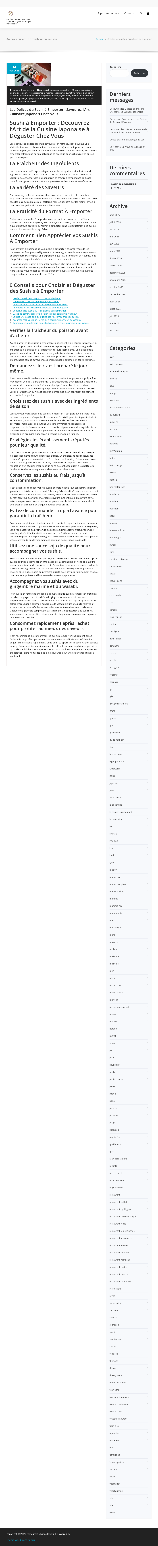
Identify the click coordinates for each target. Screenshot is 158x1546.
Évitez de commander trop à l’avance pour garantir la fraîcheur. (45, 313)
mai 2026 (114, 236)
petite (112, 1072)
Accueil (99, 38)
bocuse (113, 479)
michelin (114, 999)
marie (112, 934)
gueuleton (115, 732)
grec (112, 725)
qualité (22, 98)
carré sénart (116, 566)
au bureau (115, 414)
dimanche (115, 645)
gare (112, 689)
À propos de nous (109, 13)
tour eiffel (115, 1389)
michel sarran (116, 992)
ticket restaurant (118, 1382)
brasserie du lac (118, 530)
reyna (112, 1295)
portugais (114, 1129)
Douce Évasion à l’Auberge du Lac (127, 139)
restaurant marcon (119, 1252)
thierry (113, 1368)
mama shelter (117, 891)
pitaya (113, 1093)
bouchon (114, 501)
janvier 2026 (116, 265)
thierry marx (116, 1375)
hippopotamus (117, 761)
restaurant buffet (118, 1202)
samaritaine (116, 1303)
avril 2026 (114, 243)
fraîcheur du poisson (30, 95)
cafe (112, 551)
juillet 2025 (115, 308)
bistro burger (116, 465)
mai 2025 (114, 323)
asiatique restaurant (120, 407)
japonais (43, 90)
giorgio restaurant (119, 703)
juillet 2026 (115, 222)
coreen (113, 609)
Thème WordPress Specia (20, 1539)
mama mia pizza (118, 884)
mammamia (116, 913)
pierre (112, 1086)
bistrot (113, 472)
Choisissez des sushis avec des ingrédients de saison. (40, 304)
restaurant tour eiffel (120, 1281)
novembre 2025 (118, 279)
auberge (114, 421)
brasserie (114, 523)
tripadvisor (115, 1433)
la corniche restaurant (121, 811)
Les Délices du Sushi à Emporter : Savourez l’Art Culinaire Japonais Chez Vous (50, 111)
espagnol (114, 667)
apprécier (79, 90)
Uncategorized (117, 1462)
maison (113, 869)
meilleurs (114, 963)
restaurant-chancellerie (22, 90)
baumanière (116, 436)
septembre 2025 (118, 294)
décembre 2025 (118, 272)
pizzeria (113, 1108)
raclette (113, 1165)
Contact (129, 13)
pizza (112, 1100)
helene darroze (117, 754)
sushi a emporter (78, 98)
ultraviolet (115, 1454)
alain (112, 356)
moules (113, 1021)
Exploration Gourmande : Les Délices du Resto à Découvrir (129, 121)
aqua (112, 385)
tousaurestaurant (118, 1418)
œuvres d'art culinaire (82, 95)
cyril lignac (115, 631)
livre (112, 848)
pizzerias (114, 1115)
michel (113, 978)
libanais (113, 833)
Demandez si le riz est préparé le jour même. (36, 301)
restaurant (115, 1194)
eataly (113, 653)
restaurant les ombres (121, 1238)
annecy (113, 378)
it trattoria (115, 768)
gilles (112, 696)
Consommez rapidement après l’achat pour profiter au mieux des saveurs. (51, 322)
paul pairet (115, 1064)
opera (113, 1043)
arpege (113, 393)
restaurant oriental (119, 1274)
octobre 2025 (116, 287)
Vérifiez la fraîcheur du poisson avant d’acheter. (37, 298)
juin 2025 (114, 316)
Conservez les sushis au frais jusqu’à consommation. (40, 310)
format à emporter (85, 92)
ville (111, 1505)
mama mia (115, 877)
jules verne (115, 797)
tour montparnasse (119, 1397)
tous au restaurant (119, 1404)
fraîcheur (14, 95)
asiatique (114, 400)
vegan (113, 1476)
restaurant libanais (119, 1245)
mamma (114, 898)
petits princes (116, 1079)
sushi (59, 90)
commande (115, 595)
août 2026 (115, 214)
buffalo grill (115, 537)
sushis (66, 90)
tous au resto (116, 1411)
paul (112, 1057)
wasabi (33, 101)
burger (113, 544)
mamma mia (116, 905)
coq (111, 602)
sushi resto (115, 1339)
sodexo (113, 1317)
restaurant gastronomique (123, 1216)
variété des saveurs (19, 101)
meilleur (114, 949)
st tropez (114, 1324)
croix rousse (116, 616)
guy (111, 746)
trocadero (115, 1440)
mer (112, 970)
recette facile (116, 1173)
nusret (113, 1035)
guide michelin (117, 739)
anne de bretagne (119, 371)
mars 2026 (115, 251)
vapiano (114, 1469)
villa (111, 1498)
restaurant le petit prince (122, 1230)
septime (114, 1310)
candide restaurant (119, 559)
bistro (112, 458)
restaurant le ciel (118, 1223)
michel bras (115, 985)
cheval (113, 573)
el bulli (113, 660)
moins (113, 1014)
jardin (112, 790)
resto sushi (115, 1288)
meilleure (114, 956)
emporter (24, 92)
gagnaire (114, 681)
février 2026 (116, 258)
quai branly (115, 1144)
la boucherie (116, 804)
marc (112, 920)
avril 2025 (114, 330)
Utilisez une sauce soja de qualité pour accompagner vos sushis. (46, 316)
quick (112, 1151)
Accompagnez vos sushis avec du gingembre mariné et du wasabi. (47, 319)
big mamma (116, 450)
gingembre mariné (49, 95)
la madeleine (116, 819)
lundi (112, 855)
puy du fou (115, 1137)
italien (113, 775)
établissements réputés (41, 92)
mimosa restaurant (119, 1007)
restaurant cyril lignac (120, 1209)
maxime (114, 942)
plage (112, 1122)
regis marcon (116, 1187)
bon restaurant (117, 486)
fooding (113, 674)
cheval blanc (116, 580)
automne (114, 429)
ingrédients (64, 95)
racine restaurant (118, 1158)
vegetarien (115, 1483)
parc (112, 1050)
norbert (113, 1028)
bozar (112, 515)
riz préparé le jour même (38, 98)
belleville (114, 443)
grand (112, 710)
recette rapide (117, 1180)
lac (111, 826)
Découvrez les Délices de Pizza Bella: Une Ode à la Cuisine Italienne (129, 131)
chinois (113, 588)
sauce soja (64, 98)
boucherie (115, 494)
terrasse (114, 1353)
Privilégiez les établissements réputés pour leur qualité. (41, 307)
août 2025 (115, 301)
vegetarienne (116, 1490)
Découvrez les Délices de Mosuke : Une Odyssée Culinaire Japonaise (128, 110)
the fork (114, 1360)
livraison (52, 90)
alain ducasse (116, 364)
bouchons (115, 508)
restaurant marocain (120, 1259)
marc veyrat (116, 927)
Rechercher (116, 66)
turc (112, 1447)
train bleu (114, 1425)
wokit (112, 1512)
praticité (14, 98)
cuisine (113, 624)
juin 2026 (114, 229)
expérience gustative (64, 92)
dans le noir (115, 638)
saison (54, 98)
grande (113, 718)
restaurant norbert (119, 1267)
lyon (112, 862)
